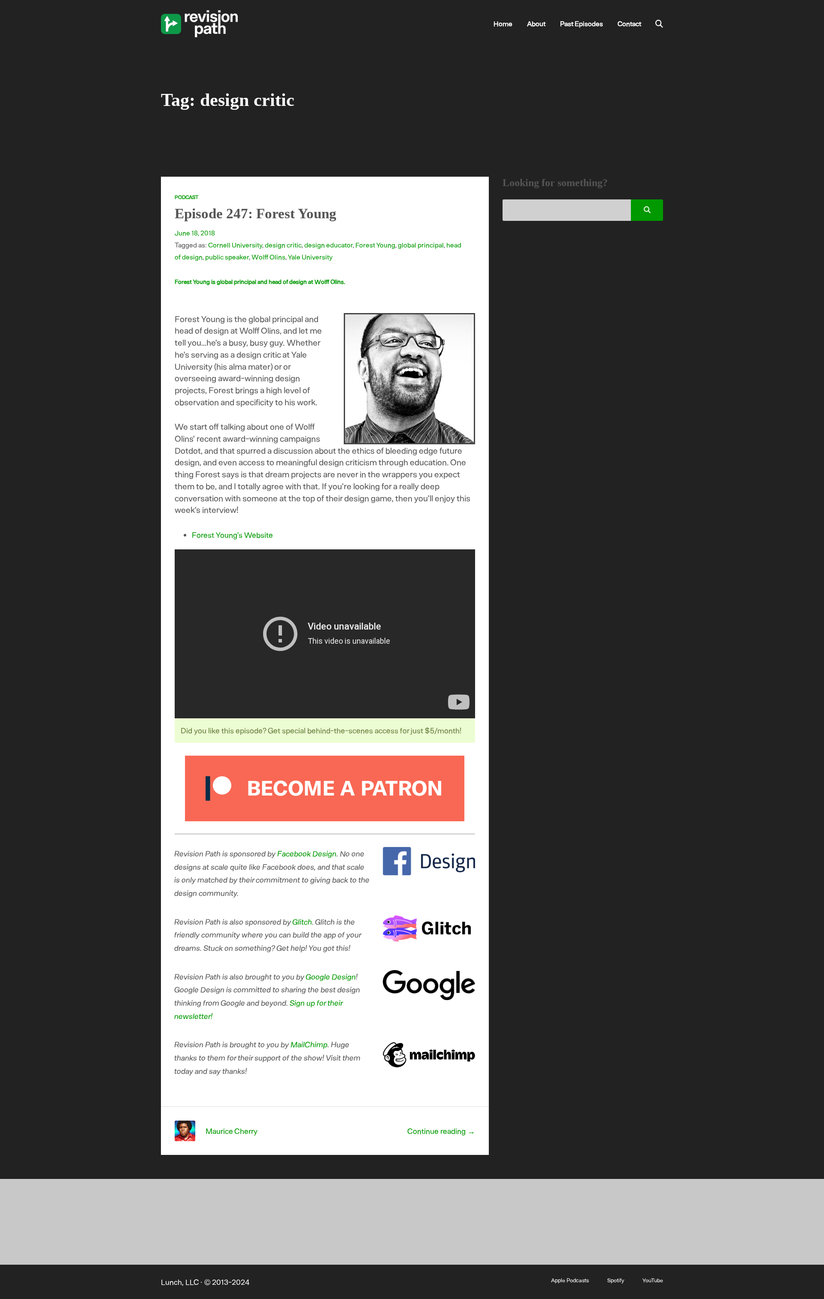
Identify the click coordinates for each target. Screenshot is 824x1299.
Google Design (331, 976)
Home (503, 23)
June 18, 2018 (195, 233)
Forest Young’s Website (232, 534)
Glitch (302, 921)
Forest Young (375, 245)
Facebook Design (307, 853)
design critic (283, 245)
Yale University (310, 257)
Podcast (186, 197)
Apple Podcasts (570, 1280)
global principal (421, 245)
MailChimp (309, 1044)
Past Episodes (581, 23)
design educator (328, 245)
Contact (629, 23)
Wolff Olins (268, 257)
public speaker (227, 257)
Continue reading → (441, 1131)
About (536, 23)
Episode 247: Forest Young (255, 213)
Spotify (615, 1280)
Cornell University (235, 245)
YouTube (652, 1280)
